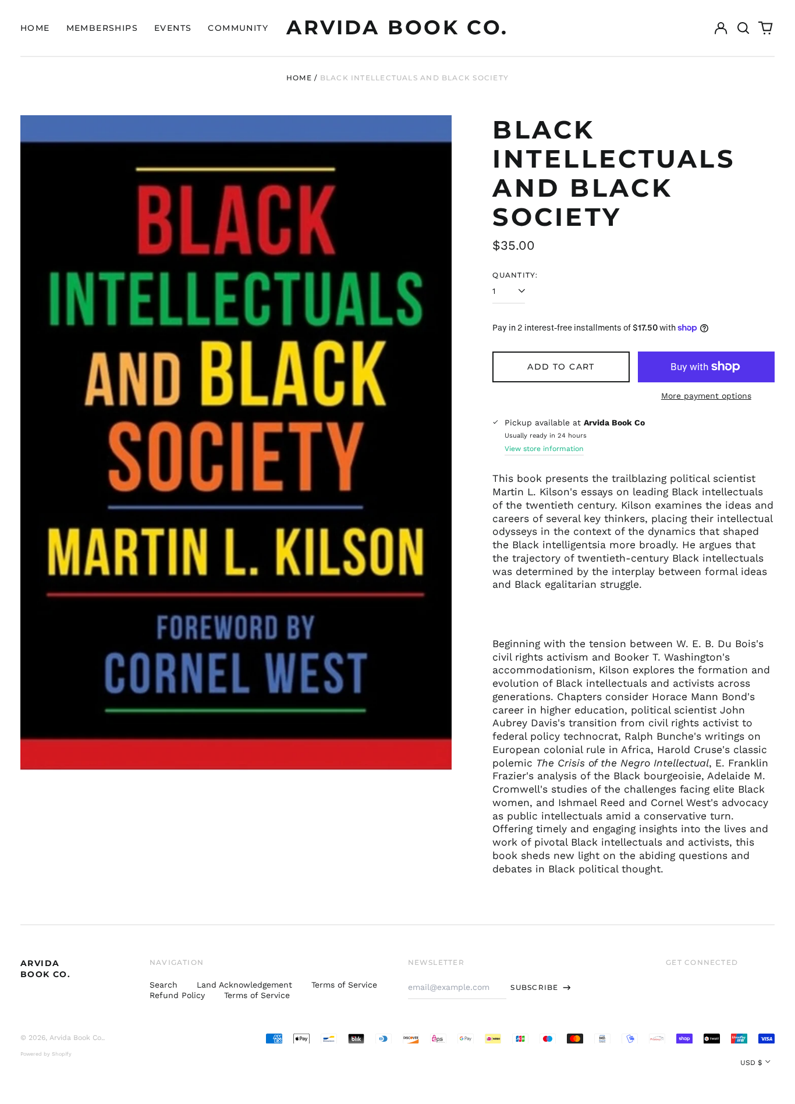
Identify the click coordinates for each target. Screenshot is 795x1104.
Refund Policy (177, 995)
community (238, 28)
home (35, 28)
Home (299, 77)
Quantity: (515, 275)
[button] (743, 28)
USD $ (751, 1063)
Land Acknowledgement (244, 984)
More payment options (706, 395)
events (172, 28)
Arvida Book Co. (397, 27)
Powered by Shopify (46, 1054)
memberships (102, 28)
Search (164, 984)
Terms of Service (344, 984)
